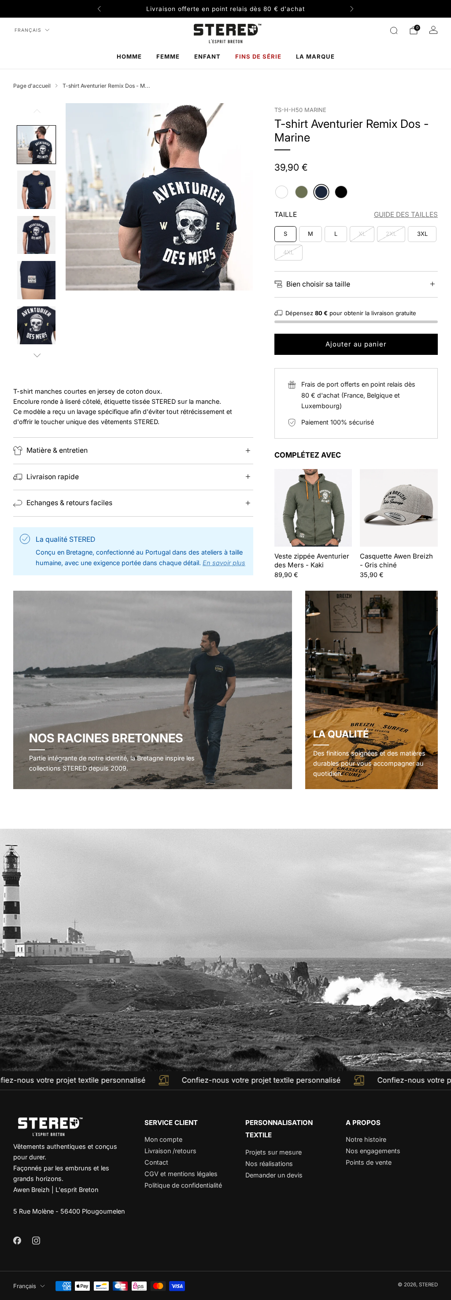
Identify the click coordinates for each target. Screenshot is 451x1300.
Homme (129, 56)
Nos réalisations (269, 1163)
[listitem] (225, 9)
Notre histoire (366, 1139)
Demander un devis (274, 1175)
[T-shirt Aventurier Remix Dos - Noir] (341, 192)
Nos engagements (373, 1151)
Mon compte (163, 1139)
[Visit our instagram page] (35, 1240)
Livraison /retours (170, 1151)
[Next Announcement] (352, 9)
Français (28, 30)
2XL (391, 233)
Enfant (207, 56)
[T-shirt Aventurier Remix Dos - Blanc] (281, 192)
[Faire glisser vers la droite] (37, 356)
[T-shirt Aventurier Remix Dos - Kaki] (301, 192)
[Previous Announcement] (99, 9)
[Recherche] (393, 30)
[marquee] (225, 1080)
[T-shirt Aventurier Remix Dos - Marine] (321, 192)
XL (362, 233)
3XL (422, 233)
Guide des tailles (406, 214)
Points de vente (369, 1162)
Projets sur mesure (273, 1152)
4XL (288, 252)
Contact (156, 1162)
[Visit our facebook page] (16, 1240)
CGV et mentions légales (181, 1173)
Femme (168, 56)
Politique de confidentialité (183, 1185)
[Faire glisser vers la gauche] (37, 114)
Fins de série (258, 56)
